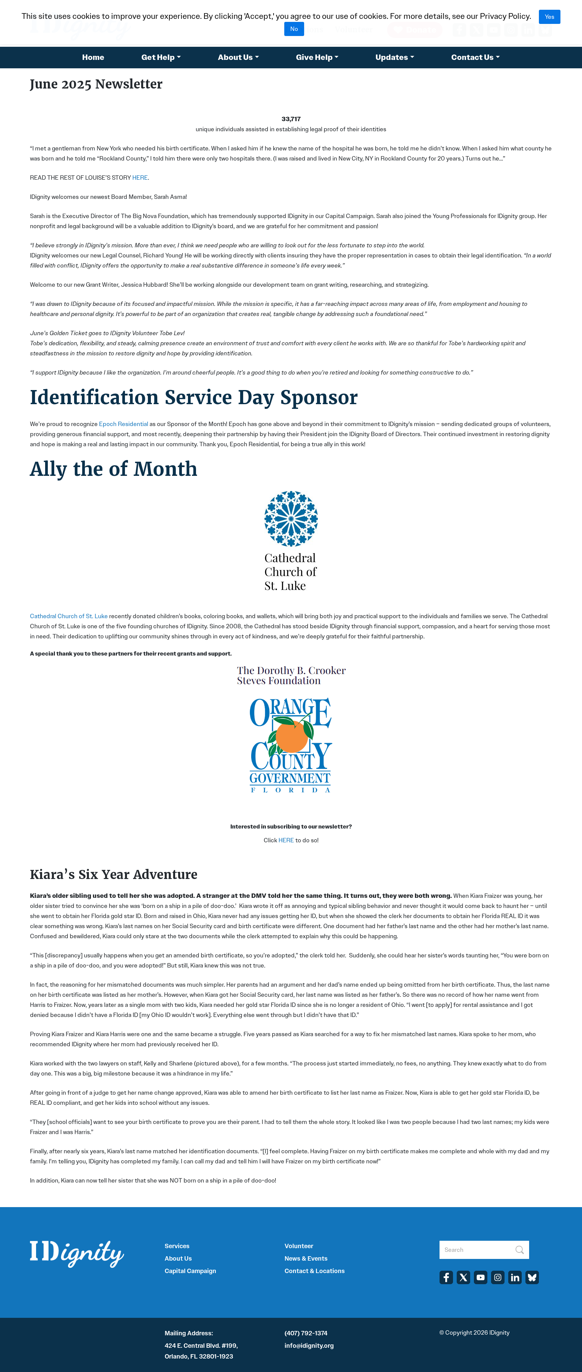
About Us (235, 57)
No (294, 29)
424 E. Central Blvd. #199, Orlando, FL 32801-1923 (201, 1351)
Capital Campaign (190, 1271)
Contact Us (472, 57)
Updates (392, 57)
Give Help (314, 57)
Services (177, 1246)
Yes (549, 17)
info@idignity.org (309, 1346)
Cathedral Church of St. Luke (69, 616)
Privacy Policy (504, 16)
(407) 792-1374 (306, 1333)
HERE (140, 178)
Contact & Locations (315, 1271)
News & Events (306, 1259)
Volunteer (299, 1246)
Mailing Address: (189, 1333)
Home (93, 57)
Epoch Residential (123, 424)
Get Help (158, 57)
